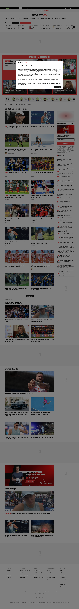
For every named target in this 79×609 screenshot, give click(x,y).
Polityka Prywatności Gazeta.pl (52, 83)
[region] (39, 75)
